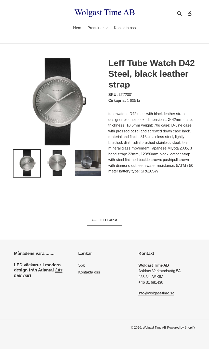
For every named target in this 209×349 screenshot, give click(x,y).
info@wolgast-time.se (156, 293)
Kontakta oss (89, 272)
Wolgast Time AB (154, 327)
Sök (81, 265)
